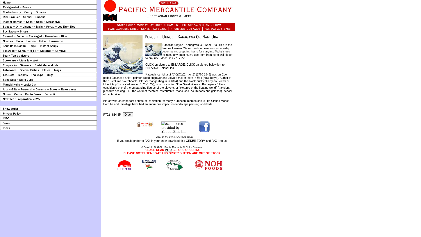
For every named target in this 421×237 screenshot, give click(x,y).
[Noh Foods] (148, 169)
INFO (168, 150)
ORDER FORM (195, 140)
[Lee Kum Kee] (124, 169)
